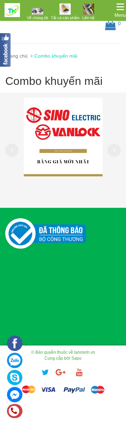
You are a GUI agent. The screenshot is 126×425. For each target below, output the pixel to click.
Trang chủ (16, 56)
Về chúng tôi (37, 18)
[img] (37, 11)
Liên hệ (88, 18)
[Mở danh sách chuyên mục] (120, 6)
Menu (120, 15)
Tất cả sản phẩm (65, 18)
